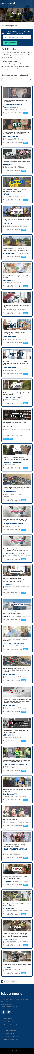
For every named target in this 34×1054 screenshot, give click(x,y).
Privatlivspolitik (10, 1030)
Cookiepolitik (9, 1033)
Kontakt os (8, 1019)
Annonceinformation (11, 1025)
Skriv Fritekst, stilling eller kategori (14, 75)
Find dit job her (9, 49)
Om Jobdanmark (10, 1022)
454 (13, 981)
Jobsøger (14, 17)
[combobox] (14, 79)
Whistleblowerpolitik (11, 1039)
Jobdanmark (5, 17)
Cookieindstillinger (11, 1036)
